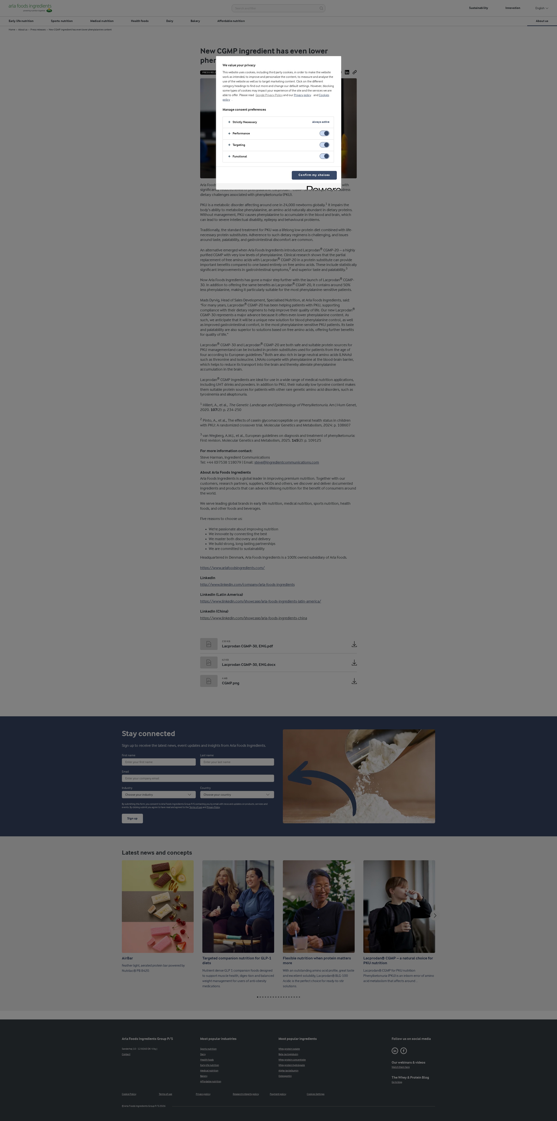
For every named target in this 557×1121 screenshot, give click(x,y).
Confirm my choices (314, 175)
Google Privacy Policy (269, 95)
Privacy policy (302, 95)
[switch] (324, 133)
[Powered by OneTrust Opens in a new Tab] (322, 187)
